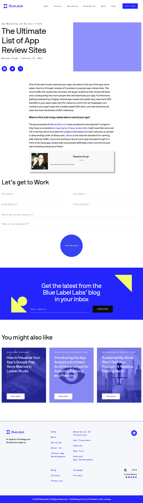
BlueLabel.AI (89, 6)
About (103, 6)
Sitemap (78, 470)
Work (46, 6)
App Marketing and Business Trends (22, 24)
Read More (16, 396)
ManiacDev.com (58, 124)
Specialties (72, 6)
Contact (55, 475)
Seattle (78, 445)
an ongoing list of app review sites (70, 128)
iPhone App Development (58, 455)
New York (78, 451)
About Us (56, 448)
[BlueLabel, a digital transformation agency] (13, 6)
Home (53, 432)
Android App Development (83, 458)
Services (58, 6)
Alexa (69, 135)
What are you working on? (15, 224)
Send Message (72, 246)
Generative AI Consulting (82, 433)
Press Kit (57, 481)
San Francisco (82, 440)
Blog (113, 6)
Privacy (78, 475)
